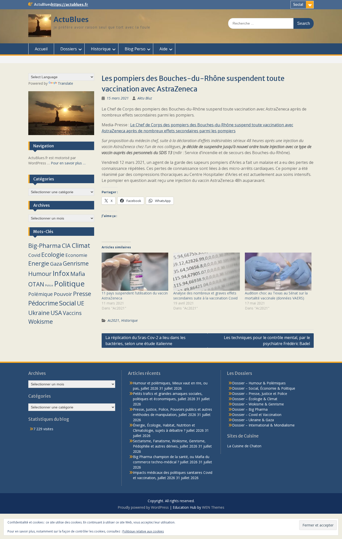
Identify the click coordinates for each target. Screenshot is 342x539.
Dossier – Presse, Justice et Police (259, 393)
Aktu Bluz (144, 98)
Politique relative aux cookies (143, 531)
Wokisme (40, 321)
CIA (66, 246)
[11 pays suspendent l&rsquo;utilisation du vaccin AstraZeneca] (135, 272)
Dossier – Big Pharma (250, 409)
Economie (76, 255)
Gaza (56, 263)
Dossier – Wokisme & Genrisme (258, 404)
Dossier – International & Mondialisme (263, 425)
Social (298, 4)
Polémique (40, 294)
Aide (163, 49)
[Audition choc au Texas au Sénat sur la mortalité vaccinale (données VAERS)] (278, 272)
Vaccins (72, 312)
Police (49, 285)
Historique (101, 49)
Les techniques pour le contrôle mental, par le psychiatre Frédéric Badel (267, 340)
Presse (82, 294)
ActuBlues (71, 19)
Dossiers (68, 49)
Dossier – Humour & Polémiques (259, 383)
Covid (34, 255)
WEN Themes (213, 507)
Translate (65, 83)
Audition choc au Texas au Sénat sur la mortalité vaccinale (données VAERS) (276, 295)
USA (56, 312)
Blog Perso (135, 49)
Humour (40, 274)
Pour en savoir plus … (68, 163)
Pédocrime (43, 303)
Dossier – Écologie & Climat (254, 398)
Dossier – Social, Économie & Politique (263, 388)
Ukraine (39, 313)
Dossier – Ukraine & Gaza (253, 419)
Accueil (41, 49)
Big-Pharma (44, 245)
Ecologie (52, 254)
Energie (38, 263)
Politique (69, 284)
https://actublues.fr (69, 4)
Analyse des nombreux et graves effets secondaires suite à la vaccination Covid (205, 295)
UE (80, 303)
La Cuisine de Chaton (244, 446)
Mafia (77, 274)
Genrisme (76, 263)
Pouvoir (63, 293)
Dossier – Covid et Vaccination (256, 414)
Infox (61, 273)
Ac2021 (113, 320)
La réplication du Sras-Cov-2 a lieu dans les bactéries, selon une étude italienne (145, 340)
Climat (81, 245)
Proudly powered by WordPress (143, 507)
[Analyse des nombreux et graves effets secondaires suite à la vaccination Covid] (206, 272)
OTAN (36, 284)
